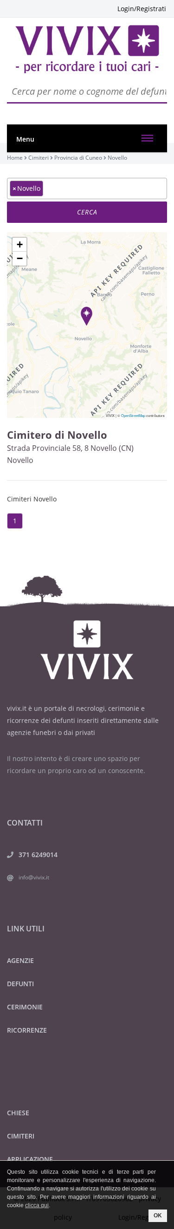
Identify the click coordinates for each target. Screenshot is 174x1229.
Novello (20, 460)
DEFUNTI (20, 983)
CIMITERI (20, 1135)
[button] (86, 315)
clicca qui (37, 1205)
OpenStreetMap (133, 415)
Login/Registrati (141, 8)
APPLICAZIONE (30, 1159)
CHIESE (18, 1112)
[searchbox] (48, 188)
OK (158, 1215)
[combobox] (87, 188)
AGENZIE (20, 960)
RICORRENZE (27, 1030)
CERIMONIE (25, 1006)
